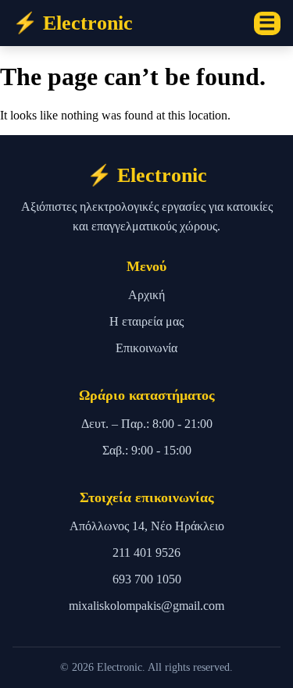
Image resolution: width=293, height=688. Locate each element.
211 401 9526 (146, 552)
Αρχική (146, 294)
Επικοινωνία (146, 348)
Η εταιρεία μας (146, 321)
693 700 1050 (147, 579)
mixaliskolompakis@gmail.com (146, 605)
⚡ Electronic (73, 23)
